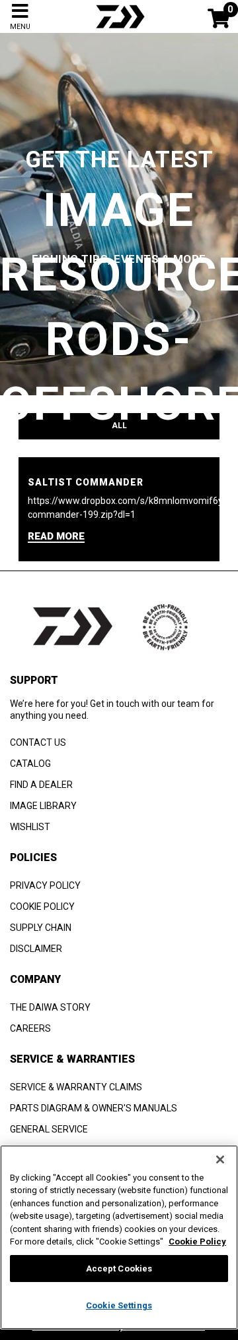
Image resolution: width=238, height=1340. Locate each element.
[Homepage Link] (119, 29)
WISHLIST (30, 826)
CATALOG (30, 763)
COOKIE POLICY (42, 906)
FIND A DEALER (41, 784)
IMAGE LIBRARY (43, 805)
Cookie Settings (119, 1305)
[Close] (220, 1159)
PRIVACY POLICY (45, 885)
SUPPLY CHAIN (40, 927)
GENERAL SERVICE (49, 1129)
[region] (119, 1237)
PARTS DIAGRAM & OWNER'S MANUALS (93, 1108)
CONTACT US (38, 742)
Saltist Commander (85, 482)
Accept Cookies (119, 1268)
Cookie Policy (197, 1241)
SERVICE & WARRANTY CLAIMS (76, 1087)
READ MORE (56, 537)
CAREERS (30, 1028)
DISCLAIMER (36, 948)
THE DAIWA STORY (50, 1007)
